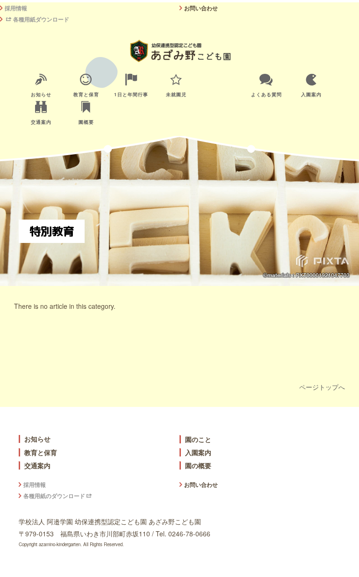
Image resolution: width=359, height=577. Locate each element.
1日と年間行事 (131, 94)
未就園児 (176, 94)
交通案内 (41, 122)
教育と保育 (86, 94)
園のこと (198, 439)
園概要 (86, 122)
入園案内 (311, 94)
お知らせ (41, 94)
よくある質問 (266, 94)
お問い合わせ (201, 8)
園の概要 (198, 466)
